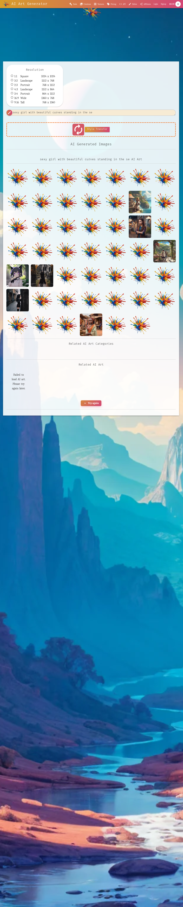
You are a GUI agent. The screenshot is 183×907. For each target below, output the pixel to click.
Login (156, 4)
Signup (163, 4)
